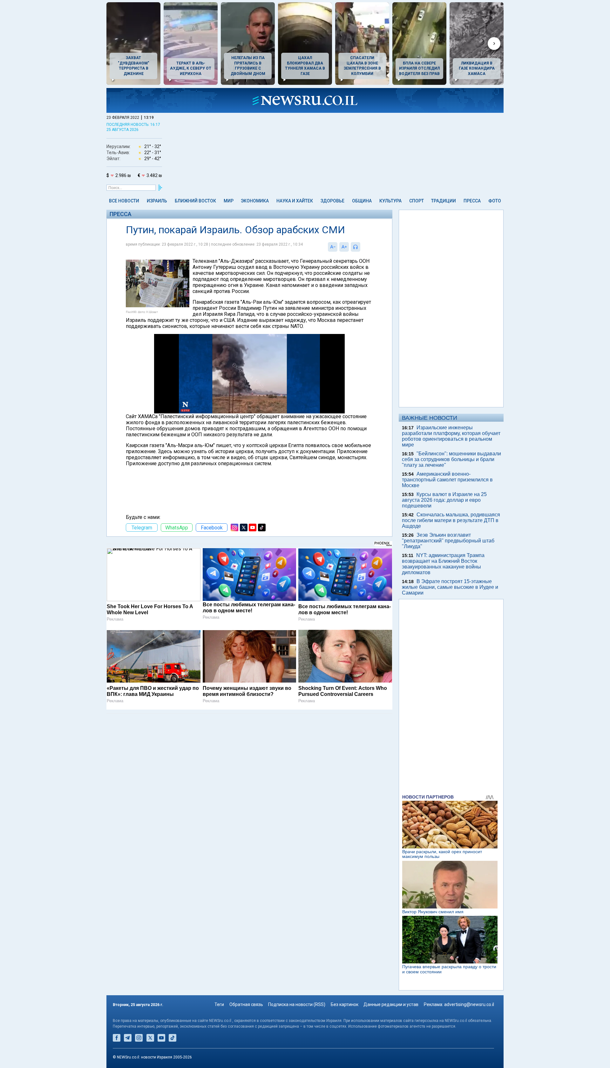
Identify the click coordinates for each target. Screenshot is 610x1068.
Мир (229, 200)
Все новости (124, 200)
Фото (494, 200)
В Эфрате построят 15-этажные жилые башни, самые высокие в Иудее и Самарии (450, 587)
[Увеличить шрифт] (344, 247)
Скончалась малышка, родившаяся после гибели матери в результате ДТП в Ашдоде (451, 520)
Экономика (255, 200)
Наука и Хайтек (294, 200)
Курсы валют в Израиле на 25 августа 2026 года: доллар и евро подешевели (444, 500)
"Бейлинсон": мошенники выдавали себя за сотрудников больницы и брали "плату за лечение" (451, 459)
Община (362, 200)
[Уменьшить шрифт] (332, 247)
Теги (219, 1004)
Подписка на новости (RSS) (296, 1004)
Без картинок (344, 1004)
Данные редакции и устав (390, 1004)
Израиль (157, 200)
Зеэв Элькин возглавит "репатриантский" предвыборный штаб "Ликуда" (448, 540)
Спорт (416, 200)
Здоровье (332, 200)
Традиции (443, 200)
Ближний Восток (195, 200)
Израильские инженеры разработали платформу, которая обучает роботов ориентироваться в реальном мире (451, 436)
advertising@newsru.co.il (469, 1004)
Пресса (472, 200)
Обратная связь (246, 1004)
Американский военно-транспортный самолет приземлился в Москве (447, 479)
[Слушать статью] (362, 247)
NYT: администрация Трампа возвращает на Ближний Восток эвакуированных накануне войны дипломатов (443, 564)
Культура (390, 200)
